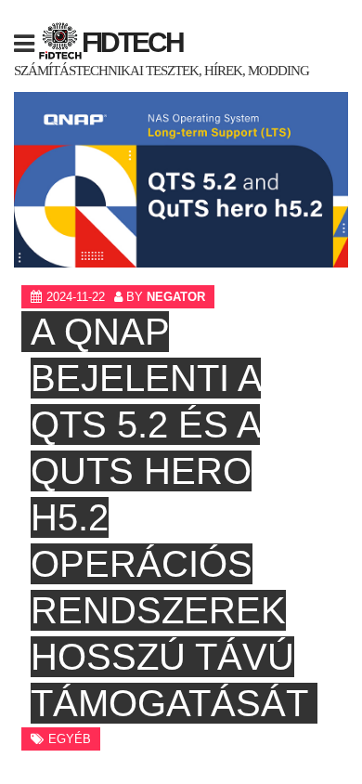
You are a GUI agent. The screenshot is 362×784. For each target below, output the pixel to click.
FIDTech (132, 42)
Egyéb (69, 739)
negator (176, 297)
